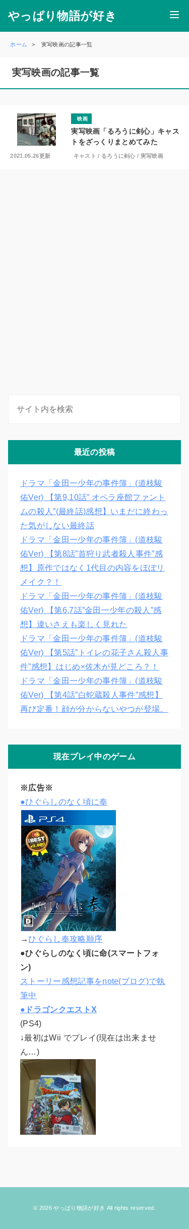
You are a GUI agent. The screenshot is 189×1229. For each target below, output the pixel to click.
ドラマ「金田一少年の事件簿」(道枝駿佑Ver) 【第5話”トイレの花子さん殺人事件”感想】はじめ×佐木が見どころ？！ (94, 652)
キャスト (85, 156)
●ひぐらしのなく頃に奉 (64, 801)
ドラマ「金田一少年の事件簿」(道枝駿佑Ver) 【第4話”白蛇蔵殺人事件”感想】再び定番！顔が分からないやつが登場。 (94, 695)
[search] (171, 409)
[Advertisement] (94, 284)
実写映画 (152, 156)
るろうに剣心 (118, 156)
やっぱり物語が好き (62, 16)
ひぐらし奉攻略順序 (65, 939)
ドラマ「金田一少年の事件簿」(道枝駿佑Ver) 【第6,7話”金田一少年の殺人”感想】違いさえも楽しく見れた (91, 610)
